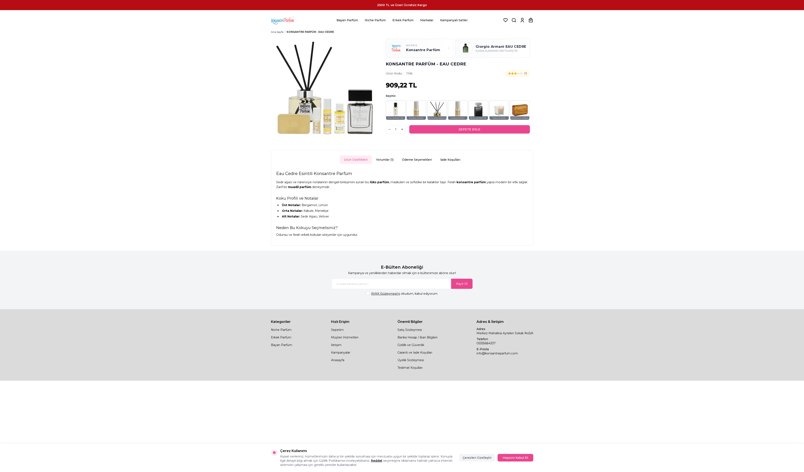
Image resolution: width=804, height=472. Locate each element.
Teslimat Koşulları (409, 368)
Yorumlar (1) (384, 160)
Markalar (426, 20)
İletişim (336, 345)
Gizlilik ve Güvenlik (410, 345)
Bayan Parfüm (347, 20)
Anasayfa (337, 360)
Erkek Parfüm (402, 20)
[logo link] (288, 20)
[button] (396, 110)
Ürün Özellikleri (356, 160)
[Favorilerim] (505, 20)
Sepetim (337, 330)
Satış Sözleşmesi (409, 330)
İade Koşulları (450, 160)
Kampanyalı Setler (454, 20)
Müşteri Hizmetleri (344, 337)
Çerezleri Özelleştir (477, 458)
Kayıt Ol (461, 284)
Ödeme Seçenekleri (417, 160)
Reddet (376, 461)
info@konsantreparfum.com (497, 353)
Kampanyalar (340, 352)
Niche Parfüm (375, 20)
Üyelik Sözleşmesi (410, 360)
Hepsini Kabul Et (515, 458)
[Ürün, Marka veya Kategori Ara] (513, 20)
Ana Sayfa (277, 31)
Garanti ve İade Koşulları (414, 352)
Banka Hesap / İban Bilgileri (417, 337)
